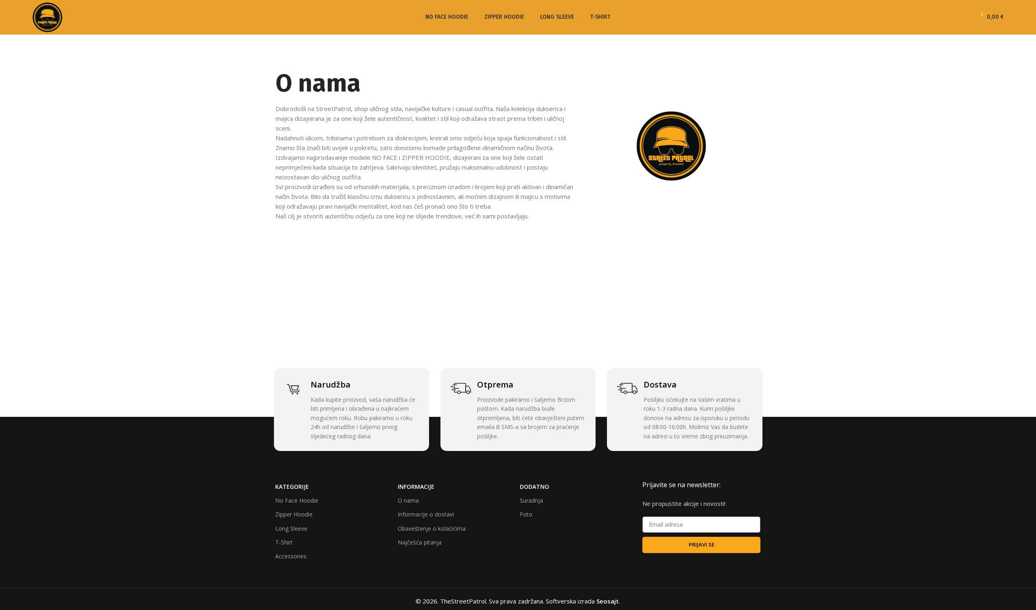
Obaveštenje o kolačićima (432, 528)
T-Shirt (284, 542)
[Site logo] (47, 17)
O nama (408, 500)
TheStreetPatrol (463, 601)
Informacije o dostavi (426, 514)
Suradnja (531, 500)
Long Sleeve (291, 528)
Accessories (291, 556)
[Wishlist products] (963, 17)
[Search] (949, 17)
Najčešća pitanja (420, 542)
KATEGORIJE (292, 486)
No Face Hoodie (296, 500)
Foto (526, 514)
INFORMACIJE (416, 486)
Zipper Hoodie (294, 514)
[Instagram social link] (932, 17)
